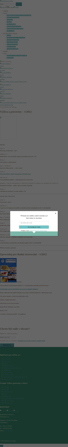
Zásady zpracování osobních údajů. (38, 230)
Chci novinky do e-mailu (34, 227)
